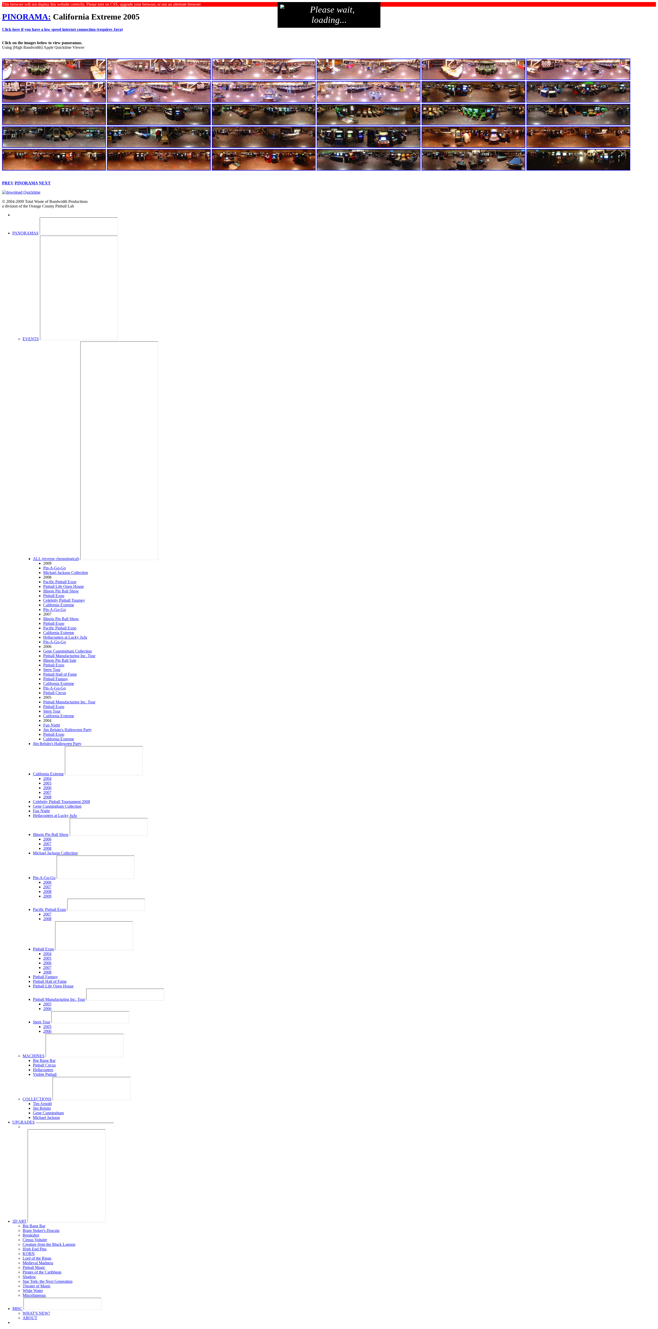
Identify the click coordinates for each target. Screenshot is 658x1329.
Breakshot (31, 1235)
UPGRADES (23, 1122)
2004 (47, 778)
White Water (33, 1290)
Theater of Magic (37, 1286)
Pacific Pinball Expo (59, 582)
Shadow (29, 1277)
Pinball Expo (53, 595)
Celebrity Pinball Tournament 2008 (61, 801)
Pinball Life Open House (63, 586)
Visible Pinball (45, 1074)
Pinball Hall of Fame (60, 674)
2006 (47, 788)
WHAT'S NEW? (36, 1313)
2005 (47, 783)
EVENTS (31, 339)
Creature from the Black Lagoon (49, 1244)
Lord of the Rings (37, 1258)
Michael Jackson (46, 1117)
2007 (47, 792)
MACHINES (33, 1056)
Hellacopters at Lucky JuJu (65, 637)
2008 (47, 797)
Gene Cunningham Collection (67, 651)
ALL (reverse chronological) (56, 559)
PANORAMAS (25, 233)
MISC (17, 1308)
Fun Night (51, 725)
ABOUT (30, 1318)
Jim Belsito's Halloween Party (67, 730)
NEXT (45, 183)
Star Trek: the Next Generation (47, 1281)
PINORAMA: (26, 16)
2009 (47, 896)
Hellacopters (43, 1070)
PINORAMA (26, 183)
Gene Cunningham (48, 1113)
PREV (8, 183)
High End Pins (35, 1249)
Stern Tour (51, 669)
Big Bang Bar (44, 1060)
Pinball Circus (54, 693)
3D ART (19, 1221)
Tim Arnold (42, 1103)
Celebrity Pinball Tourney (64, 600)
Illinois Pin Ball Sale (59, 660)
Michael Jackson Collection (65, 572)
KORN (29, 1253)
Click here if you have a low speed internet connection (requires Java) (62, 29)
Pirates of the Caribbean (42, 1272)
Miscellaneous (34, 1295)
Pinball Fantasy (55, 679)
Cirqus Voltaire (35, 1240)
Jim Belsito (42, 1108)
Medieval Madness (38, 1263)
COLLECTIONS (37, 1099)
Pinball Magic (34, 1267)
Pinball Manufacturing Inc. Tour (69, 656)
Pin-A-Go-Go (54, 568)
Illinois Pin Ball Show (61, 591)
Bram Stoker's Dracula (41, 1230)
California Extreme (58, 605)
